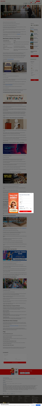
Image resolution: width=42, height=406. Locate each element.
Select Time (21, 207)
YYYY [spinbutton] (28, 208)
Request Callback (25, 211)
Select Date (27, 207)
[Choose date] (30, 208)
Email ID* (20, 196)
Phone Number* (21, 201)
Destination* (21, 203)
